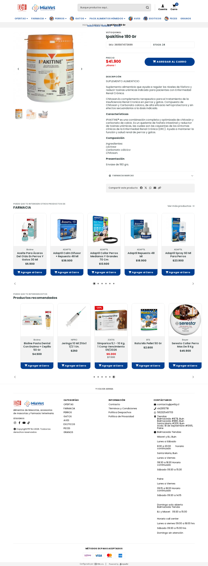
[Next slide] (81, 69)
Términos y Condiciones (123, 408)
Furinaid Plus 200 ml (141, 340)
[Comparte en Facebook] (141, 187)
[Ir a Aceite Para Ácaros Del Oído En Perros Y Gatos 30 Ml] (29, 229)
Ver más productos (180, 206)
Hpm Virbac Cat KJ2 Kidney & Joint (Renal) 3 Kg (66, 347)
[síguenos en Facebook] (19, 423)
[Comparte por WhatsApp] (150, 187)
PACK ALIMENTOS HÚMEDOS (107, 18)
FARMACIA (38, 18)
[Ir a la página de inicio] (37, 7)
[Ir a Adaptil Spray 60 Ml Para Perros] (178, 229)
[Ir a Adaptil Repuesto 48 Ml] (141, 229)
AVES (137, 18)
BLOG (117, 25)
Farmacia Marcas (123, 175)
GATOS (79, 18)
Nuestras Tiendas (99, 25)
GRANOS (185, 18)
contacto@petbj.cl (168, 404)
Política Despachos (120, 412)
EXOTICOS (155, 18)
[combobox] (114, 7)
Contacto (114, 404)
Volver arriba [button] (105, 389)
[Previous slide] (18, 69)
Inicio (85, 25)
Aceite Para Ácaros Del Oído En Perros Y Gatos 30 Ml (30, 256)
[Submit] (147, 7)
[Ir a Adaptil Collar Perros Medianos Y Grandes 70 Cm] (104, 229)
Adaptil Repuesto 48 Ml (141, 255)
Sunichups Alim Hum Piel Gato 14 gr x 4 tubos (104, 347)
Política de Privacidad (121, 416)
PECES (173, 18)
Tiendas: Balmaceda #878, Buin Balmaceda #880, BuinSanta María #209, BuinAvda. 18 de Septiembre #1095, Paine (175, 422)
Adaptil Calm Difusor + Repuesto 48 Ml (67, 255)
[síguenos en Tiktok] (28, 423)
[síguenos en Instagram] (15, 423)
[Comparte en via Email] (154, 187)
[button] (159, 187)
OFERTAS (20, 18)
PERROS (60, 18)
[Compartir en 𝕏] (145, 187)
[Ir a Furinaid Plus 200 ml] (141, 319)
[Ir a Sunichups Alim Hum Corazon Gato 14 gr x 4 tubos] (29, 319)
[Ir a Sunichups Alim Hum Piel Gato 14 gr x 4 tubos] (104, 319)
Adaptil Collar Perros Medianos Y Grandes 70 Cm (104, 256)
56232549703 (165, 412)
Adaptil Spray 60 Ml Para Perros (178, 255)
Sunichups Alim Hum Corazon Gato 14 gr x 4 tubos (30, 347)
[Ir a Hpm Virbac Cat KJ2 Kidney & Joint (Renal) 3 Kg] (67, 319)
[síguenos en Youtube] (24, 423)
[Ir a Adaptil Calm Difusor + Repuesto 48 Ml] (67, 229)
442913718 (163, 408)
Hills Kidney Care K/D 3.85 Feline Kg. (178, 345)
